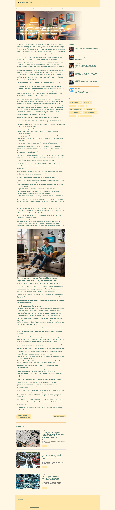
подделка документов (75, 112)
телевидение (73, 116)
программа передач (21, 5)
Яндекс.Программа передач (51, 5)
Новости (44, 445)
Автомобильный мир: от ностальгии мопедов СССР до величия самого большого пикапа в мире (85, 91)
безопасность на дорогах (87, 116)
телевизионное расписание (26, 8)
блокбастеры (37, 5)
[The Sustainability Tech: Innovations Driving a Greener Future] (28, 438)
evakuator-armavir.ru (34, 507)
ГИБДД (42, 5)
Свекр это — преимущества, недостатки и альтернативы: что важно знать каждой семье (86, 66)
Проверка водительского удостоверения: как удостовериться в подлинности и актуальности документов (86, 83)
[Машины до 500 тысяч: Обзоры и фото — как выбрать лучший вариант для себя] (71, 74)
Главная (17, 8)
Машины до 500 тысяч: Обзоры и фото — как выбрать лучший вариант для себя (86, 74)
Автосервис (29, 5)
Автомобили (90, 109)
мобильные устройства (90, 112)
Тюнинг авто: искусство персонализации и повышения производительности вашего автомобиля (86, 50)
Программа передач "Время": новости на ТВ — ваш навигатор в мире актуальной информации (87, 58)
